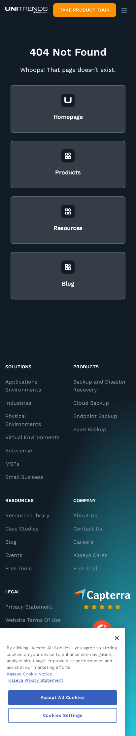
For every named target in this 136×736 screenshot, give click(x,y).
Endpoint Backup (95, 416)
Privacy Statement (28, 607)
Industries (18, 403)
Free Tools (18, 568)
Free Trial (85, 568)
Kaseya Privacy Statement (35, 680)
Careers (83, 542)
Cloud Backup (91, 403)
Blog (11, 542)
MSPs (12, 464)
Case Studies (21, 529)
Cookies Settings (63, 715)
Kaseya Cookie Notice (29, 673)
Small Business (24, 477)
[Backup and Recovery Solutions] (26, 10)
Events (13, 555)
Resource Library (27, 515)
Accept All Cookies (63, 697)
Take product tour (85, 10)
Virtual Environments (32, 437)
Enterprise (18, 450)
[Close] (117, 638)
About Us (85, 515)
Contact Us (87, 529)
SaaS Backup (89, 429)
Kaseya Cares (90, 555)
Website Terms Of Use (33, 620)
